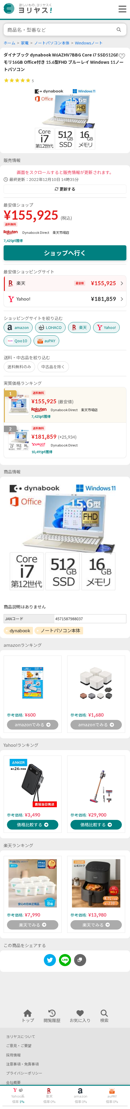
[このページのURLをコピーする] (80, 960)
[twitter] (49, 961)
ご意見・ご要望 (18, 1045)
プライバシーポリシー (24, 1073)
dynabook (20, 630)
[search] (120, 30)
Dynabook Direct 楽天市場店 (45, 232)
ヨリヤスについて (20, 1036)
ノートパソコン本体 (52, 43)
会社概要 (13, 1082)
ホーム (9, 43)
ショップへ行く (65, 252)
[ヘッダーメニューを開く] (120, 9)
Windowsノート (89, 43)
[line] (65, 961)
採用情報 (13, 1055)
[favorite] (121, 55)
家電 (25, 43)
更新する (67, 189)
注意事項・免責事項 (22, 1064)
